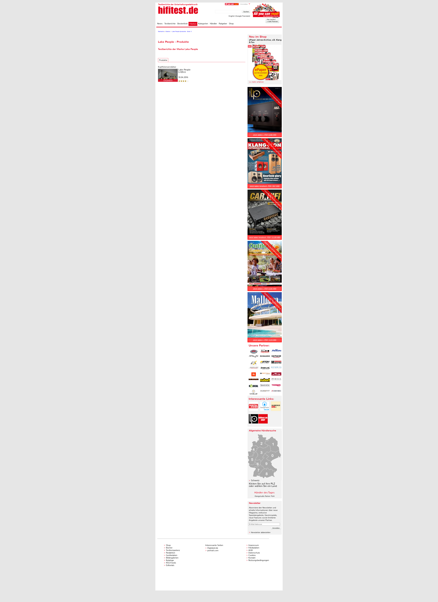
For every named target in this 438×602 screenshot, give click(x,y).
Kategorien (203, 23)
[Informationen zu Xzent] (265, 392)
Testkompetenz (173, 550)
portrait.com (212, 550)
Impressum (253, 545)
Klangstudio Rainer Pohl (265, 496)
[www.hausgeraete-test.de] (264, 413)
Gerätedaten (171, 555)
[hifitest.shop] (263, 425)
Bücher (169, 547)
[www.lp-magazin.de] (253, 425)
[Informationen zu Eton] (265, 363)
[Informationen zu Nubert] (265, 380)
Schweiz (255, 480)
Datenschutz (254, 552)
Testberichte (170, 23)
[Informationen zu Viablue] (253, 392)
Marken (192, 23)
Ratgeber (223, 23)
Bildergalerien (172, 557)
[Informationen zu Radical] (253, 386)
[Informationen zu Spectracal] (265, 386)
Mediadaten (253, 547)
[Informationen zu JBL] (253, 374)
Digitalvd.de (212, 548)
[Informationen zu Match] (265, 374)
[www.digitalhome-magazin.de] (253, 413)
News (160, 23)
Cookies (252, 555)
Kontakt (251, 557)
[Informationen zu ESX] (253, 363)
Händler (213, 23)
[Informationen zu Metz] (276, 374)
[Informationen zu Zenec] (276, 392)
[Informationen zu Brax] (253, 357)
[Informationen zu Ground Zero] (253, 369)
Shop (231, 23)
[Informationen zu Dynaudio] (265, 357)
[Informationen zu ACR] (253, 351)
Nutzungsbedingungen (258, 560)
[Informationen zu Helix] (265, 369)
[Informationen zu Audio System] (265, 351)
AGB (250, 550)
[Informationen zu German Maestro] (276, 363)
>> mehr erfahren (256, 82)
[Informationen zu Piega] (276, 380)
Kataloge (170, 560)
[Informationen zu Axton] (276, 351)
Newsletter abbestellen (260, 532)
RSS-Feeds (171, 562)
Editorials (170, 565)
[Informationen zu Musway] (253, 380)
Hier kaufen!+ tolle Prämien (272, 20)
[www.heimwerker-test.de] (276, 413)
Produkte (163, 60)
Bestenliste (182, 23)
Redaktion (170, 552)
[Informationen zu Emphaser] (276, 357)
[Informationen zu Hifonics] (276, 369)
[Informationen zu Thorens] (276, 386)
